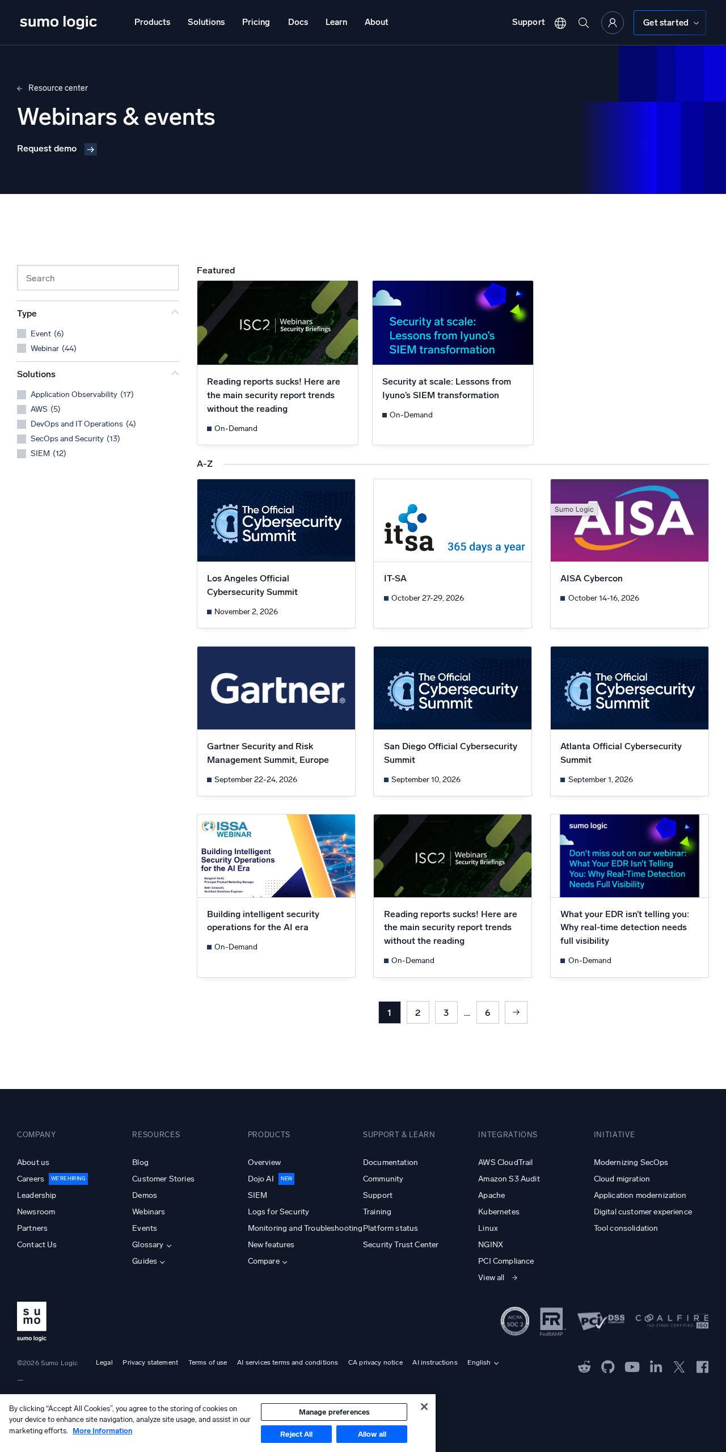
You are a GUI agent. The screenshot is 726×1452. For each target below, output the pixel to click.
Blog (140, 1162)
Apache (491, 1195)
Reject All (296, 1434)
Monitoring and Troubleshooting (305, 1228)
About (377, 22)
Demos (144, 1195)
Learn (336, 22)
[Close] (424, 1406)
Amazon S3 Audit (508, 1179)
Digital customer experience (643, 1212)
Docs (298, 22)
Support (528, 22)
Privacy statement (150, 1362)
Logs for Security (279, 1212)
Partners (32, 1228)
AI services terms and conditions (287, 1362)
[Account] (612, 22)
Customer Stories (163, 1179)
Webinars (148, 1212)
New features (271, 1245)
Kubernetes (499, 1212)
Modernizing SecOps (631, 1162)
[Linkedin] (656, 1366)
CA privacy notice (375, 1362)
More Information (102, 1430)
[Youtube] (632, 1366)
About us (33, 1162)
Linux (488, 1228)
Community (383, 1179)
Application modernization (640, 1195)
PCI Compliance (506, 1261)
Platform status (390, 1228)
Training (377, 1212)
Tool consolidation (626, 1228)
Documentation (390, 1162)
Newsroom (36, 1212)
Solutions (206, 22)
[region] (218, 1423)
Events (144, 1228)
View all (491, 1277)
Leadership (37, 1195)
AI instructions (434, 1362)
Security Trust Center (400, 1245)
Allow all (372, 1434)
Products (152, 22)
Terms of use (207, 1362)
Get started (666, 23)
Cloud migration (622, 1179)
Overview (264, 1162)
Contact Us (37, 1245)
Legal (104, 1362)
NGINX (490, 1245)
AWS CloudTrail (505, 1162)
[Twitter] (679, 1366)
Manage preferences (334, 1412)
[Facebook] (703, 1366)
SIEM (258, 1195)
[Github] (584, 1366)
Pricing (256, 22)
